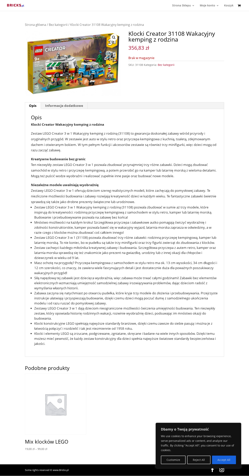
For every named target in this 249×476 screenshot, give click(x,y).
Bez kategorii (58, 25)
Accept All (223, 460)
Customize (173, 460)
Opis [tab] (32, 105)
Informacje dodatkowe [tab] (64, 105)
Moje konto (207, 5)
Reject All (199, 460)
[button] (113, 37)
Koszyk (228, 5)
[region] (198, 445)
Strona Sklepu (181, 5)
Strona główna (35, 25)
